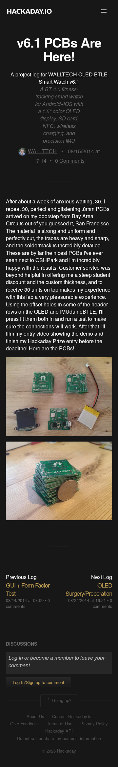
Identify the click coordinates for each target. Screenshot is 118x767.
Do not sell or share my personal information (59, 738)
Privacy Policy (94, 724)
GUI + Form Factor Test (27, 589)
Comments (70, 160)
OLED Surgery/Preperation (89, 589)
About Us (35, 716)
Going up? (61, 700)
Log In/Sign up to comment (38, 682)
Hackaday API (59, 731)
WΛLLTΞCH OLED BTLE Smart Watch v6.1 (73, 78)
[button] (104, 11)
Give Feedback (24, 724)
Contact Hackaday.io (71, 716)
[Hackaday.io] (29, 11)
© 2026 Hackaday (59, 751)
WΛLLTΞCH (42, 151)
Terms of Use (59, 724)
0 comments (102, 603)
